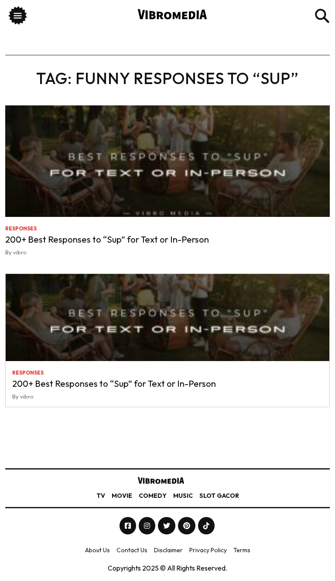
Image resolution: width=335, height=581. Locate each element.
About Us (97, 550)
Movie (122, 496)
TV (100, 496)
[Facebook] (128, 525)
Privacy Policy (208, 550)
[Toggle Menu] (17, 16)
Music (183, 496)
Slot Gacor (219, 496)
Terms (241, 550)
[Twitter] (167, 525)
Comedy (153, 496)
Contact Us (131, 550)
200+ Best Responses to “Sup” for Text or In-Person (107, 239)
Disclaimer (168, 550)
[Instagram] (148, 525)
